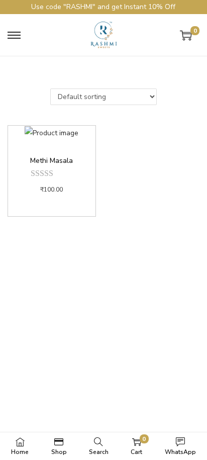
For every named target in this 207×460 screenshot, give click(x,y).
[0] (186, 35)
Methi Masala (51, 160)
